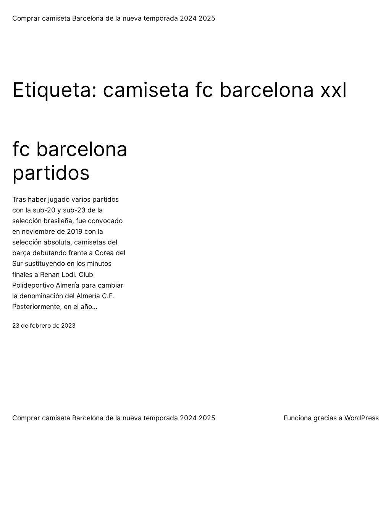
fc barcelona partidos (70, 161)
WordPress (361, 418)
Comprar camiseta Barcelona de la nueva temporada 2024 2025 (113, 18)
